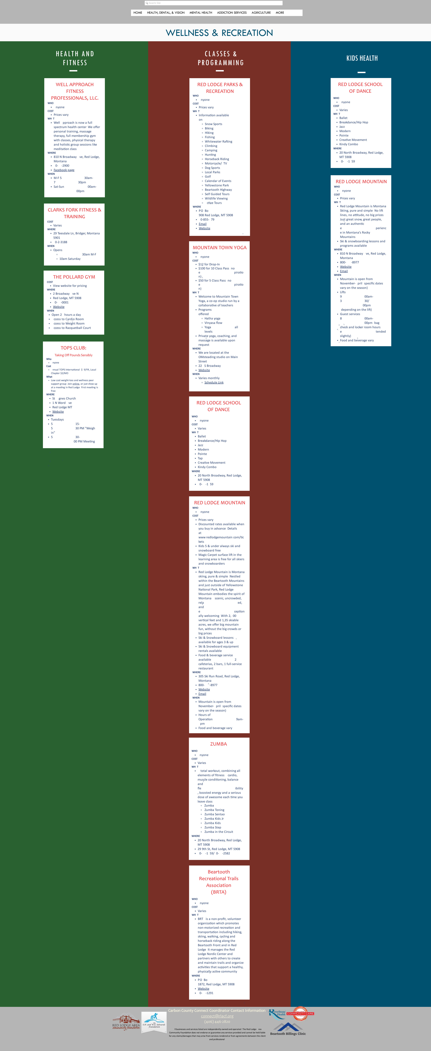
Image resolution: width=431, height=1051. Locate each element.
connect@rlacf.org (217, 1016)
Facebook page (64, 170)
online (76, 384)
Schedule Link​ (214, 382)
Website (58, 307)
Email (203, 224)
